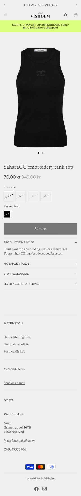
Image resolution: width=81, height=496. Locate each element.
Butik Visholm (45, 478)
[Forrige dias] (5, 5)
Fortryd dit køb (14, 351)
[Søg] (66, 15)
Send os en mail (14, 383)
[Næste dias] (76, 5)
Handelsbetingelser (17, 337)
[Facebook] (36, 489)
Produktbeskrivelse (19, 242)
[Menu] (5, 15)
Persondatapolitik (16, 344)
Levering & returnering (21, 284)
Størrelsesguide (16, 274)
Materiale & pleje (16, 263)
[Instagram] (44, 489)
